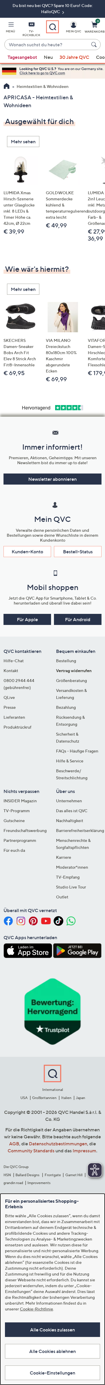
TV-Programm (17, 810)
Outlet (62, 896)
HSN (7, 1175)
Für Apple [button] (27, 619)
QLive (9, 697)
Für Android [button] (77, 619)
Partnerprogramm (20, 840)
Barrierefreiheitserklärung (80, 830)
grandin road (13, 1183)
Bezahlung (66, 707)
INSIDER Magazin (20, 800)
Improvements (38, 1183)
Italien (66, 1098)
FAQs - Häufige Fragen (77, 750)
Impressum (84, 1150)
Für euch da (14, 850)
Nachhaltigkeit (69, 820)
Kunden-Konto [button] (27, 551)
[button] (10, 28)
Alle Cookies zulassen (52, 1330)
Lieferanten (14, 717)
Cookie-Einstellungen (52, 1373)
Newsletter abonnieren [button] (52, 479)
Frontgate (53, 1175)
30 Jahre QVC (74, 57)
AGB (14, 1143)
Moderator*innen (72, 867)
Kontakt (11, 670)
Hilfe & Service (69, 760)
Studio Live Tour (71, 886)
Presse (10, 707)
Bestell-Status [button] (78, 551)
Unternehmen (69, 800)
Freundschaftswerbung (25, 830)
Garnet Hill (74, 1175)
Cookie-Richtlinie (36, 1308)
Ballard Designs (27, 1175)
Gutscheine (14, 820)
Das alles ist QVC (72, 810)
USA (24, 1098)
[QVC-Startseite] (6, 86)
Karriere (63, 857)
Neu (48, 57)
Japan (80, 1098)
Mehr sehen (23, 141)
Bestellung (66, 660)
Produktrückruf (18, 727)
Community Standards (31, 1150)
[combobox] (47, 44)
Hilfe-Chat (14, 660)
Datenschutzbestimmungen (58, 1143)
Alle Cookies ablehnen (52, 1351)
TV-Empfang (68, 877)
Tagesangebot (22, 57)
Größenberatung (71, 680)
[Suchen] (94, 44)
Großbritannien (44, 1098)
